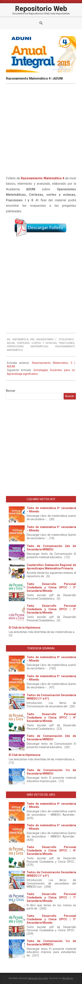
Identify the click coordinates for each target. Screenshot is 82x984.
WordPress (67, 978)
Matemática (20, 339)
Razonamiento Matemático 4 (42, 178)
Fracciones (66, 342)
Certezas (23, 342)
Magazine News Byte (38, 978)
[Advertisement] (41, 281)
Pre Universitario (42, 339)
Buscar (10, 390)
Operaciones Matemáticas (27, 346)
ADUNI (11, 342)
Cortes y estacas (44, 342)
